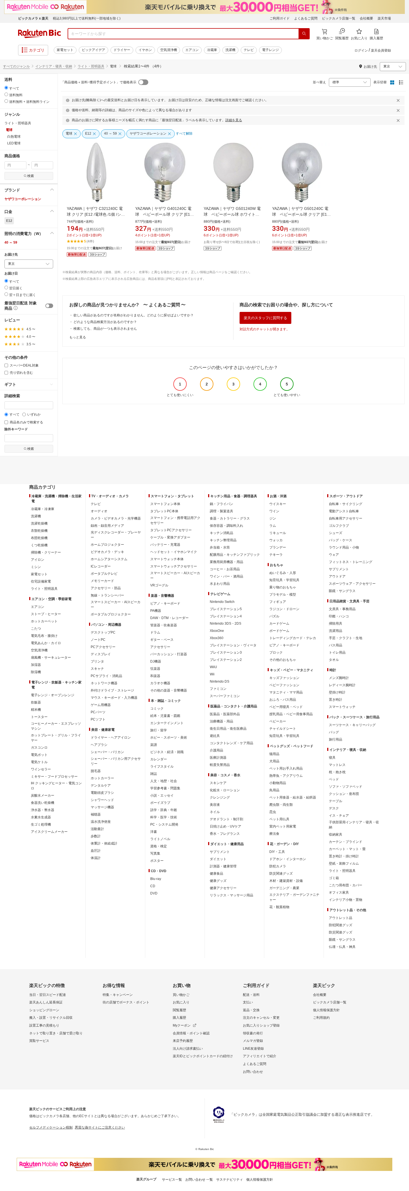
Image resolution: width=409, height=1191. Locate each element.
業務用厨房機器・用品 (226, 562)
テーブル (335, 801)
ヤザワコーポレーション (22, 199)
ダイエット (218, 859)
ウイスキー (277, 504)
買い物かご (181, 995)
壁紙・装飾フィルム (344, 863)
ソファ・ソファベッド (345, 787)
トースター (39, 717)
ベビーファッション (284, 685)
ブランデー (277, 547)
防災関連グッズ (281, 873)
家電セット (65, 50)
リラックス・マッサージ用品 (231, 895)
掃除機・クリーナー (46, 552)
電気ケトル (39, 762)
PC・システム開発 (164, 824)
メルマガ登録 (253, 1041)
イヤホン (145, 50)
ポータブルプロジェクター (111, 614)
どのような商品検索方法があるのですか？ (105, 322)
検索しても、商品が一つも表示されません (105, 329)
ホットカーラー (102, 778)
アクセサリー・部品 (106, 588)
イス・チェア (339, 816)
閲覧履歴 (179, 1010)
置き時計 (335, 700)
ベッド (334, 779)
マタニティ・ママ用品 (286, 692)
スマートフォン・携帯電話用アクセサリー (175, 520)
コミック (157, 708)
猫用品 (274, 754)
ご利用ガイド (280, 18)
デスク (334, 808)
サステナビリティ (229, 1180)
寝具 (332, 758)
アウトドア (337, 576)
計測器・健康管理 (223, 866)
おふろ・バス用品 (282, 700)
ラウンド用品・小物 (344, 547)
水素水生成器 (41, 817)
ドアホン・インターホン (287, 859)
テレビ (249, 50)
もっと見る (77, 337)
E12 (9, 221)
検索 (30, 176)
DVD (153, 893)
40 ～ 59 (10, 242)
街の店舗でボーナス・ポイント (126, 1002)
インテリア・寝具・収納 (53, 66)
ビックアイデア (93, 50)
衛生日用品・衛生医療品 (228, 729)
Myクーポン (182, 1025)
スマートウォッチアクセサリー (173, 566)
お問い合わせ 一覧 (199, 1180)
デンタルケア (101, 785)
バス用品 (335, 645)
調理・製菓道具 (221, 511)
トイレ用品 (337, 652)
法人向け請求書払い (188, 1049)
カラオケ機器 (160, 683)
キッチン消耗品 (221, 533)
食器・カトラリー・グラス (230, 518)
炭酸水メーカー (42, 795)
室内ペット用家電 (282, 826)
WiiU (213, 667)
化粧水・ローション (225, 790)
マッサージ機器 (102, 807)
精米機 (36, 710)
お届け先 (11, 254)
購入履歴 (179, 1018)
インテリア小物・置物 (345, 900)
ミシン (36, 567)
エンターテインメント (167, 723)
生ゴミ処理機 (41, 824)
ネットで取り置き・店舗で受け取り (56, 1033)
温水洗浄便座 (101, 822)
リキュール (277, 533)
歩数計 (96, 836)
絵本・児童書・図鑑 (165, 716)
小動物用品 (277, 783)
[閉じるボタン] (399, 100)
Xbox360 (216, 638)
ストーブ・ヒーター (46, 614)
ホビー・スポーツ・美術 (168, 737)
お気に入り (181, 1002)
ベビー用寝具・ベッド (286, 707)
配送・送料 (251, 995)
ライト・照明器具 (91, 66)
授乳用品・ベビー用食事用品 (291, 714)
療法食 (274, 834)
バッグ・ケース (340, 540)
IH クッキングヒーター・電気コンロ (56, 785)
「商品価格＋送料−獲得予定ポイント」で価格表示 (98, 82)
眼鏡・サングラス (342, 591)
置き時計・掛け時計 (344, 856)
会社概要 (366, 18)
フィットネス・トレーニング (350, 562)
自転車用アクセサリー (345, 518)
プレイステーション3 (226, 652)
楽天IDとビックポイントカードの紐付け (203, 1056)
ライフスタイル (162, 766)
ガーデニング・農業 (284, 888)
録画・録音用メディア (107, 526)
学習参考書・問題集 (165, 788)
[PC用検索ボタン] (304, 33)
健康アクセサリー (223, 888)
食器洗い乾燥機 (42, 803)
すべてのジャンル (16, 66)
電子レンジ (270, 50)
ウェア (334, 555)
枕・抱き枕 (337, 772)
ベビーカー (277, 721)
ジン (272, 518)
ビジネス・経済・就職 (167, 752)
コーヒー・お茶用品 (225, 569)
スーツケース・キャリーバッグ (352, 725)
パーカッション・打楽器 (168, 654)
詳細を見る (233, 120)
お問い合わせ (253, 1072)
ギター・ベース (162, 640)
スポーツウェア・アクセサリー (352, 584)
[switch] (49, 306)
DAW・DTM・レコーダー (169, 618)
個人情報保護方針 (326, 1010)
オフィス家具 (339, 892)
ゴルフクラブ (339, 526)
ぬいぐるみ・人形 (282, 573)
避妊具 (215, 736)
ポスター (157, 861)
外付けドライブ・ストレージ (112, 690)
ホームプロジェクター (107, 545)
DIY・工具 (277, 852)
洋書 (153, 832)
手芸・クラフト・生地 (345, 638)
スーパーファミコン (225, 696)
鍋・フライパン (221, 504)
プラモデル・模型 (282, 594)
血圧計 (96, 851)
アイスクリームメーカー (49, 832)
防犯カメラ (277, 866)
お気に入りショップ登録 (261, 1025)
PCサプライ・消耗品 (106, 676)
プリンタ (97, 661)
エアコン (192, 50)
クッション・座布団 (344, 794)
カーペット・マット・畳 (347, 849)
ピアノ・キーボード (165, 603)
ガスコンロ (39, 747)
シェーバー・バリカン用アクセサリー (116, 761)
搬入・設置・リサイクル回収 (51, 1018)
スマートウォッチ (342, 707)
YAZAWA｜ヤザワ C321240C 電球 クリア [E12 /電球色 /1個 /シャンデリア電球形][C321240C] (96, 214)
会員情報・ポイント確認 (191, 1033)
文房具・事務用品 (342, 609)
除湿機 (36, 672)
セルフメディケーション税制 (51, 1127)
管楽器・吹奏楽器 (163, 625)
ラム (272, 526)
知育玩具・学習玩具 (284, 580)
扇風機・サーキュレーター (51, 657)
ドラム (155, 632)
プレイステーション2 (226, 660)
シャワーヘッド (102, 800)
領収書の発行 (253, 1033)
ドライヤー (122, 50)
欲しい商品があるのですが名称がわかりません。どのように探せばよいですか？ (133, 315)
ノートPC (98, 640)
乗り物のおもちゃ (282, 587)
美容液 (215, 805)
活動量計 (97, 829)
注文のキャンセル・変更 (261, 1018)
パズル (274, 616)
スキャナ (97, 669)
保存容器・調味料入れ (226, 526)
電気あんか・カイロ (46, 643)
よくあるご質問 (305, 18)
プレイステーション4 (226, 616)
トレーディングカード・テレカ (292, 638)
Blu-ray (155, 879)
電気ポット (39, 755)
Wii (212, 674)
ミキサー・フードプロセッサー (54, 776)
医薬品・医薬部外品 (225, 714)
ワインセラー (41, 769)
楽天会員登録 (381, 50)
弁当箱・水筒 (220, 547)
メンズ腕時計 (339, 678)
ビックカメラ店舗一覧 (338, 18)
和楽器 (155, 676)
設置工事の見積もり (44, 1025)
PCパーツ (98, 712)
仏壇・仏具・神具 (342, 947)
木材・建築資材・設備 (286, 881)
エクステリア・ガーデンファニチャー (294, 897)
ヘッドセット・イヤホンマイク (173, 552)
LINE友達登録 (253, 1049)
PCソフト (98, 719)
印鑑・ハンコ (339, 616)
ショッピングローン (44, 1010)
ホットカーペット (44, 621)
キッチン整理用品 (223, 540)
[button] (29, 190)
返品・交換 (251, 1010)
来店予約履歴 (183, 1041)
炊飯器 (36, 702)
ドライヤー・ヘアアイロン (111, 737)
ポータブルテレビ (104, 574)
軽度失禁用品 (220, 765)
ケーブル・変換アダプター (170, 537)
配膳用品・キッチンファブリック (235, 555)
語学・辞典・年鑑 (163, 810)
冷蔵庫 (212, 50)
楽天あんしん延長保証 (46, 1002)
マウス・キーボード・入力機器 (114, 698)
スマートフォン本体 (165, 504)
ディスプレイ (101, 654)
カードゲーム (279, 623)
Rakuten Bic (39, 33)
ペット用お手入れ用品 (286, 768)
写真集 (155, 853)
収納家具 (335, 834)
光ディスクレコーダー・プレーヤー (116, 534)
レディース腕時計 (342, 685)
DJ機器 (155, 661)
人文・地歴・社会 (163, 781)
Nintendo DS (219, 681)
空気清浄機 (168, 50)
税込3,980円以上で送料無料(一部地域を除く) (86, 18)
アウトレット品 (340, 918)
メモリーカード (102, 581)
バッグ (334, 732)
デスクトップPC (103, 632)
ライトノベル (160, 839)
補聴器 (96, 814)
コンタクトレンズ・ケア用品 (231, 743)
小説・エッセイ (162, 795)
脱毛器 (96, 771)
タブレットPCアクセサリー (171, 530)
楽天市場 (384, 18)
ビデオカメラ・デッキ (107, 552)
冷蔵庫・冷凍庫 (42, 509)
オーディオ (99, 511)
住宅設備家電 (41, 581)
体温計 (96, 858)
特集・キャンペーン (118, 995)
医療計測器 (218, 758)
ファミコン (218, 689)
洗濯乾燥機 (39, 523)
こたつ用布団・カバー (345, 885)
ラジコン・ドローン (284, 609)
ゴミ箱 (334, 878)
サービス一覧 (172, 1180)
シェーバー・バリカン (107, 752)
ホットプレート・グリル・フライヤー (56, 737)
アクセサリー (160, 647)
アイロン (37, 560)
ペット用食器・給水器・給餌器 (292, 797)
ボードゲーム (279, 631)
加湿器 (36, 665)
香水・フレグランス (225, 834)
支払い (248, 1002)
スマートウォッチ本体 (167, 559)
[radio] (6, 87)
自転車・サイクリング (345, 504)
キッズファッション (284, 678)
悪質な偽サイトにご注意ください (100, 1127)
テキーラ (276, 555)
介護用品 (216, 750)
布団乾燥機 (39, 538)
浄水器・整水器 (42, 810)
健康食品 (216, 873)
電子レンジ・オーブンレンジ (52, 695)
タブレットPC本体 (164, 511)
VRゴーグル (159, 585)
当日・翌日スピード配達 (47, 995)
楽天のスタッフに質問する (265, 318)
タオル (334, 660)
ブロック (276, 652)
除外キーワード (16, 429)
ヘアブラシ (99, 745)
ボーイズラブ (160, 803)
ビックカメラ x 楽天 (33, 18)
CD (152, 886)
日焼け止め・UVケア (225, 826)
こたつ (36, 628)
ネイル (215, 812)
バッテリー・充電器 (165, 545)
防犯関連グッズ (340, 925)
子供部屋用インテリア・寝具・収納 (354, 824)
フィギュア (277, 602)
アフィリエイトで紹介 (259, 1056)
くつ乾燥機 (39, 545)
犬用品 (274, 761)
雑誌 (153, 774)
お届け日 (11, 273)
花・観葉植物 (279, 907)
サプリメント (220, 852)
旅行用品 (335, 739)
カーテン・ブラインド (345, 842)
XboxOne (217, 631)
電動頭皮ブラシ (102, 793)
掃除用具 (335, 623)
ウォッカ (276, 540)
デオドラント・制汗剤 (226, 819)
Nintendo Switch (222, 602)
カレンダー (158, 759)
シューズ (335, 533)
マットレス (337, 765)
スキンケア (218, 783)
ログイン (361, 50)
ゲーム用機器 (101, 705)
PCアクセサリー (103, 647)
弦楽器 (155, 669)
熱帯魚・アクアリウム (286, 776)
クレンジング (220, 797)
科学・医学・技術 (163, 817)
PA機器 (155, 611)
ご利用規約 (321, 1018)
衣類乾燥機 (39, 531)
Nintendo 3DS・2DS (225, 623)
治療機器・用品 (221, 721)
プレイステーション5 (226, 609)
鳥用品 (274, 790)
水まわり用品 (220, 584)
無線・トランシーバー (107, 595)
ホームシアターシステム (109, 559)
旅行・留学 (158, 730)
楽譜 (153, 745)
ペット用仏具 (279, 819)
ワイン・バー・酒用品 (226, 576)
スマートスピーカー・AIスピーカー (116, 604)
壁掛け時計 (337, 692)
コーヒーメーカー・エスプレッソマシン (56, 726)
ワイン (274, 511)
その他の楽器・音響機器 (168, 690)
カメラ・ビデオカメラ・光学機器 (116, 518)
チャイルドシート (282, 729)
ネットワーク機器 (104, 683)
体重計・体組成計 (104, 843)
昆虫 (272, 812)
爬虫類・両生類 (281, 805)
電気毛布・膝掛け (44, 636)
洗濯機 (230, 50)
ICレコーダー (101, 566)
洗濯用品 (335, 631)
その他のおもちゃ (282, 660)
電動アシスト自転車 (344, 511)
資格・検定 (158, 846)
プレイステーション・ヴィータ (233, 645)
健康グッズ (218, 881)
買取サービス (39, 1041)
